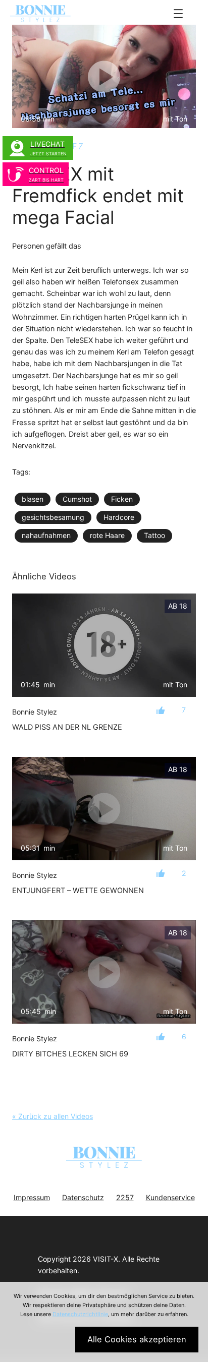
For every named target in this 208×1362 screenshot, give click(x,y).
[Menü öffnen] (178, 13)
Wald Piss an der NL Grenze (67, 727)
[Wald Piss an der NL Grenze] (104, 645)
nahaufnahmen (46, 535)
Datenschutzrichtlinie (80, 1314)
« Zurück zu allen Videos (52, 1116)
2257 (125, 1197)
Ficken (122, 499)
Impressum (32, 1197)
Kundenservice (170, 1197)
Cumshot (77, 499)
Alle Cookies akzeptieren (136, 1339)
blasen (32, 499)
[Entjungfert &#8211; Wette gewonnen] (104, 808)
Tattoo (154, 535)
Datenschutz (83, 1197)
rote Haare (107, 535)
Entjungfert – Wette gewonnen (78, 890)
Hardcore (118, 517)
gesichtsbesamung (53, 517)
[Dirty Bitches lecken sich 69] (104, 972)
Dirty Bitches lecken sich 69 (70, 1053)
